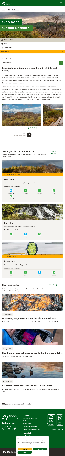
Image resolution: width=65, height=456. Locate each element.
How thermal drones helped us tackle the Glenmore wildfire (32, 353)
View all (53, 285)
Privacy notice (27, 423)
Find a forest (15, 10)
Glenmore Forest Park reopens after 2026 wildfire (27, 385)
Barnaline (9, 223)
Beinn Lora (9, 261)
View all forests (53, 152)
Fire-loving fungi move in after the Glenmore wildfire (29, 318)
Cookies (25, 421)
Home (3, 10)
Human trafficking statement (31, 429)
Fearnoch (9, 179)
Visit (9, 10)
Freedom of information (30, 426)
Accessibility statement (30, 418)
